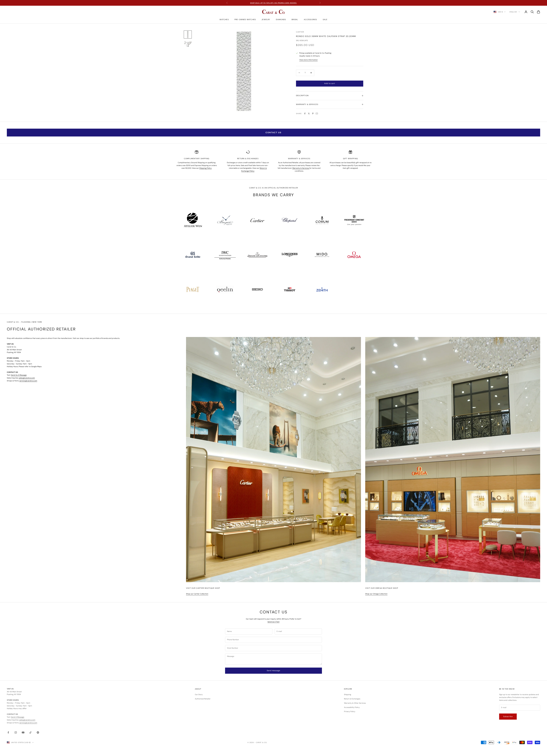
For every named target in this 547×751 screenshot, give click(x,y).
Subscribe (508, 716)
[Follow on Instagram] (15, 732)
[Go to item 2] (188, 44)
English (513, 12)
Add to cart (329, 83)
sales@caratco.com (27, 378)
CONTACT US (273, 132)
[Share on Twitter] (309, 113)
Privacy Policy (349, 711)
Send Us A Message (19, 375)
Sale (325, 19)
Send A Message (17, 717)
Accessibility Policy (352, 707)
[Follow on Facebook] (8, 732)
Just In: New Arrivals (273, 3)
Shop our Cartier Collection (197, 594)
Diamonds (281, 19)
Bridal (295, 19)
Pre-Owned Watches (245, 19)
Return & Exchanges (352, 699)
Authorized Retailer (203, 699)
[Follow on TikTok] (30, 732)
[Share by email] (317, 113)
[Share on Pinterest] (313, 113)
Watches (224, 19)
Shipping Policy (205, 168)
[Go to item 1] (188, 35)
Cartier (300, 32)
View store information (308, 60)
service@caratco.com (28, 381)
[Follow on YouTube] (23, 732)
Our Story (199, 694)
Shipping (347, 694)
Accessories (310, 19)
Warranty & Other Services (355, 703)
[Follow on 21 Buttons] (37, 732)
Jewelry (266, 19)
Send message (273, 670)
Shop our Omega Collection (376, 594)
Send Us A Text (273, 622)
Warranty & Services (300, 168)
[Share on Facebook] (305, 113)
